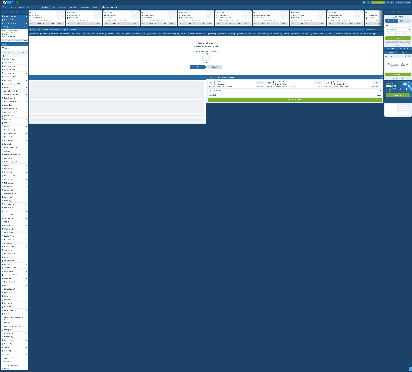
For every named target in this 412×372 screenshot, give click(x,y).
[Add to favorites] (26, 30)
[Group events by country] (26, 52)
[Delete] (203, 77)
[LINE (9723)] (30, 29)
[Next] (26, 27)
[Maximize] (26, 16)
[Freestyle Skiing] (34, 29)
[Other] (375, 33)
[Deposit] (368, 2)
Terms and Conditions (399, 42)
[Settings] (397, 2)
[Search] (381, 29)
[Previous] (21, 27)
